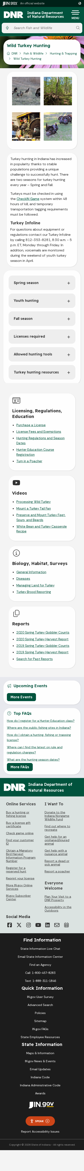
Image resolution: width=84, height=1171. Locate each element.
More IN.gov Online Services (19, 887)
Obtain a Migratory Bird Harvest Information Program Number (21, 856)
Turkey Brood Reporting (33, 592)
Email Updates (40, 1069)
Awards (40, 1093)
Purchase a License (31, 425)
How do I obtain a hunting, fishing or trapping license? (39, 737)
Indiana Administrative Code (40, 1085)
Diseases (23, 578)
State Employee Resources (40, 1037)
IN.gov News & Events (40, 1061)
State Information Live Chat (40, 949)
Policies (40, 1013)
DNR (14, 53)
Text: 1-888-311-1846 (40, 981)
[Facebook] (9, 925)
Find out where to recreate (57, 828)
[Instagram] (28, 925)
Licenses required (29, 336)
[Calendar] (66, 925)
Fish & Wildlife (34, 53)
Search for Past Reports (34, 659)
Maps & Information (40, 1053)
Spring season (26, 283)
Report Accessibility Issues (40, 1131)
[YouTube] (37, 925)
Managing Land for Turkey (35, 585)
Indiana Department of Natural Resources (45, 15)
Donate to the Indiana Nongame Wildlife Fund (57, 815)
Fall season (23, 318)
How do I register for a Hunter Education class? (41, 721)
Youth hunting (26, 300)
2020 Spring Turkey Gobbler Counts (42, 632)
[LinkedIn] (47, 925)
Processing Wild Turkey (33, 502)
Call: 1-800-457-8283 (40, 973)
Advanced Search (40, 1005)
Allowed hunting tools (33, 354)
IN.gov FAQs (40, 1029)
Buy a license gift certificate (18, 824)
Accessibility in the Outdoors (58, 908)
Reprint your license (20, 878)
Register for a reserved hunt (16, 869)
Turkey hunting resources (36, 372)
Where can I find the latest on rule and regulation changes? (34, 749)
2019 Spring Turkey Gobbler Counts (42, 646)
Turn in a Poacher (29, 461)
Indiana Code (40, 1077)
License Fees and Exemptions (38, 431)
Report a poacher (57, 871)
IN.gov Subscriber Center (18, 897)
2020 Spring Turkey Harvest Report (42, 639)
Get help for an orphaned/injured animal (57, 840)
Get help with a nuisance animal (56, 852)
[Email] (56, 925)
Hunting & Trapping (63, 53)
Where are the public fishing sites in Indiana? (39, 728)
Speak (39, 1121)
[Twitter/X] (19, 925)
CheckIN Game (28, 199)
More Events (21, 697)
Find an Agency (40, 965)
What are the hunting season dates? (33, 759)
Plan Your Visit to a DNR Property (58, 898)
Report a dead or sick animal (57, 862)
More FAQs (20, 767)
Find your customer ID (20, 842)
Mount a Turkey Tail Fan (33, 508)
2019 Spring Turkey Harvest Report (42, 652)
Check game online (20, 833)
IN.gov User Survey (40, 997)
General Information (31, 572)
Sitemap (40, 1021)
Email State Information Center (40, 957)
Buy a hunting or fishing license (17, 814)
